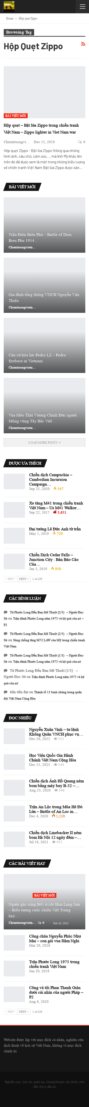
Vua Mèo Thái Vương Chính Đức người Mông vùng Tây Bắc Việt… (43, 418)
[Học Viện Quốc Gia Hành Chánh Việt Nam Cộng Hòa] (14, 762)
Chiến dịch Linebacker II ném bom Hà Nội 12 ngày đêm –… (55, 835)
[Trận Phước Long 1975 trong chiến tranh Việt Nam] (14, 968)
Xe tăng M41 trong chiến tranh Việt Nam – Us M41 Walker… (56, 505)
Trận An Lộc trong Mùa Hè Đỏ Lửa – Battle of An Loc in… (56, 809)
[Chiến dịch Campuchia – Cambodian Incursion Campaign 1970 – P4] (14, 481)
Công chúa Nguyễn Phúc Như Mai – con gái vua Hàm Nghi (55, 938)
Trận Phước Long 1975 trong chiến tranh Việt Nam (54, 964)
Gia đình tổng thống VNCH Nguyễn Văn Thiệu (44, 297)
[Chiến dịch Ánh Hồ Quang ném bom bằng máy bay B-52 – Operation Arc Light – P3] (14, 788)
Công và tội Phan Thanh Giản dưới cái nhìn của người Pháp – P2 (56, 992)
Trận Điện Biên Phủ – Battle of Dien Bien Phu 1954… (40, 237)
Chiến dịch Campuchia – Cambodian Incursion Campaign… (50, 479)
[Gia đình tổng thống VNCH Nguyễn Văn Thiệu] (44, 285)
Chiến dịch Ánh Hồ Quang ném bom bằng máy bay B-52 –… (56, 783)
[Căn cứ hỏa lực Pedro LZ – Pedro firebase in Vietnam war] (44, 345)
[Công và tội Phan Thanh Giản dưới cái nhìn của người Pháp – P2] (14, 994)
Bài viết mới (15, 115)
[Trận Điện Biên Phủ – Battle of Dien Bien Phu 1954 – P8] (44, 225)
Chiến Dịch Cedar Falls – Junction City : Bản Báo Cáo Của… (54, 560)
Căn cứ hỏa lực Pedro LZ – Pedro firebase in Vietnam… (37, 358)
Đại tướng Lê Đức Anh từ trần (55, 529)
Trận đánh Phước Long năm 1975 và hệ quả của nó (47, 661)
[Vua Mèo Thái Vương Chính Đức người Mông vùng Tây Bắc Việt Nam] (44, 405)
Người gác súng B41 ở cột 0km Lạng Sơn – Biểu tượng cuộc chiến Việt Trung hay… (44, 910)
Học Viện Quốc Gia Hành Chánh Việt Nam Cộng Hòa (52, 757)
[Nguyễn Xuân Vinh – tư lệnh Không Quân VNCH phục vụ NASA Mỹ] (14, 736)
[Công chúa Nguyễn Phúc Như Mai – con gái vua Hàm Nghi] (14, 943)
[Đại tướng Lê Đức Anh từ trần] (14, 536)
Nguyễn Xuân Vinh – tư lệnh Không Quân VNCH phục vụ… (56, 732)
